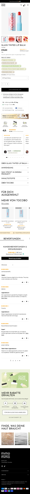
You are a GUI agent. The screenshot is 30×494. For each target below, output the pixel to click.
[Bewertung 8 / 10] (20, 157)
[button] (22, 282)
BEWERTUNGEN (12, 239)
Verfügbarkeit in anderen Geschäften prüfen (13, 97)
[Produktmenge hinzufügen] (7, 84)
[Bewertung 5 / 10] (14, 157)
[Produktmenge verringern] (2, 84)
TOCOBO (3, 47)
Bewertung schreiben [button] (15, 258)
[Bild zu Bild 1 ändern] (4, 39)
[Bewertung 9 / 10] (21, 157)
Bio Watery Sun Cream (8, 221)
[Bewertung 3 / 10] (10, 157)
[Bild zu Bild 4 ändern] (26, 39)
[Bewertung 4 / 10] (12, 157)
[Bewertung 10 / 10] (23, 157)
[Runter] (29, 39)
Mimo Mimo (12, 481)
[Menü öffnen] (27, 5)
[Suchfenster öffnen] (21, 5)
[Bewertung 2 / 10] (8, 157)
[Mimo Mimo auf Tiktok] (5, 466)
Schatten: (8, 74)
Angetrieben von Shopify (6, 484)
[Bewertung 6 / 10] (16, 157)
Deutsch (3, 479)
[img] (4, 269)
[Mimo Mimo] (3, 5)
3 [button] (15, 360)
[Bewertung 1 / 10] (7, 157)
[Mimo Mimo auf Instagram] (2, 466)
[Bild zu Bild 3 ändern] (19, 39)
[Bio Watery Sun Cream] (7, 213)
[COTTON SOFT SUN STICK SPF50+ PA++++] (21, 213)
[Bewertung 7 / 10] (18, 157)
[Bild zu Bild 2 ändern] (12, 39)
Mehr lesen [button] (4, 298)
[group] (15, 144)
